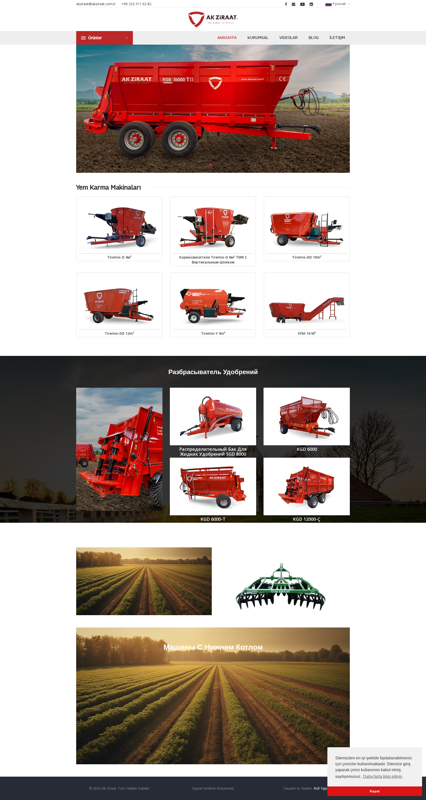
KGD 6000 (307, 449)
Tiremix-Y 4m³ (213, 333)
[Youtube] (302, 4)
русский (339, 3)
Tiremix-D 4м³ (119, 257)
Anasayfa (227, 37)
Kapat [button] (375, 791)
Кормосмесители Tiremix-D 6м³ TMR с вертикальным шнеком (213, 259)
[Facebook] (286, 4)
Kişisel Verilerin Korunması (213, 788)
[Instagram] (293, 4)
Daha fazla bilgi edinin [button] (382, 776)
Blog (314, 37)
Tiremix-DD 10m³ (306, 257)
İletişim (337, 37)
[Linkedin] (311, 4)
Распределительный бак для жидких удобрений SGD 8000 (213, 451)
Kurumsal (258, 37)
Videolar (288, 37)
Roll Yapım (322, 788)
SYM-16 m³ (307, 333)
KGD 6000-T (213, 519)
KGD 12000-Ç (306, 519)
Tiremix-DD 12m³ (119, 333)
